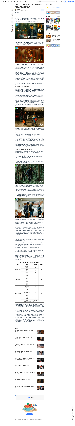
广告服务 (31, 419)
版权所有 (31, 423)
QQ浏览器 (39, 419)
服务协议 (23, 419)
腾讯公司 (28, 423)
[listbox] (29, 359)
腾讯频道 (41, 419)
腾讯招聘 (33, 419)
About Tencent (19, 419)
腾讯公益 (36, 419)
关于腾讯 (16, 419)
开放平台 (28, 419)
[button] (58, 7)
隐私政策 (25, 419)
